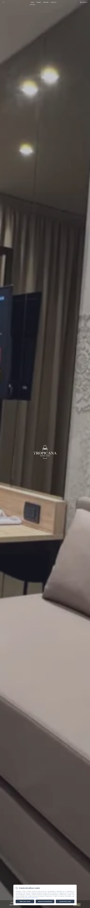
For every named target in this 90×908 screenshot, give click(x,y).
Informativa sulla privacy (31, 897)
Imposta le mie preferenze (45, 901)
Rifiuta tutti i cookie (25, 901)
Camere (38, 2)
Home (32, 2)
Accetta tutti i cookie (65, 901)
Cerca (77, 904)
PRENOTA (84, 2)
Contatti (53, 2)
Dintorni (45, 2)
